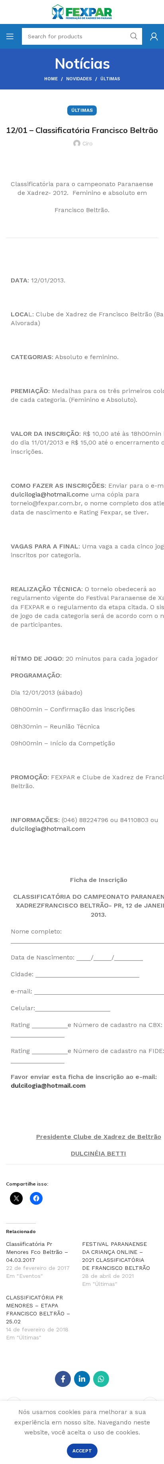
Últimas (110, 78)
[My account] (154, 36)
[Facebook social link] (63, 1379)
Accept (82, 1451)
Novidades (79, 78)
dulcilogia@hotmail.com (48, 494)
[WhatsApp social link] (101, 1379)
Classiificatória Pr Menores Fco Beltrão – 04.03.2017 (37, 1252)
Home (51, 78)
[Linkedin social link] (82, 1379)
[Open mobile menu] (10, 36)
